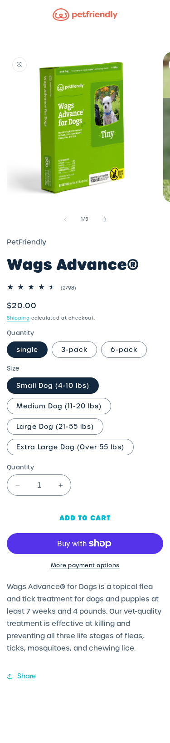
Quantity (20, 467)
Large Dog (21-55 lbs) (55, 426)
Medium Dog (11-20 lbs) (59, 406)
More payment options (85, 565)
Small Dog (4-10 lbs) (52, 386)
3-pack (74, 350)
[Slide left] (65, 219)
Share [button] (26, 676)
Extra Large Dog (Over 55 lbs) (70, 447)
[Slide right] (105, 219)
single (27, 350)
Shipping (18, 318)
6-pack (124, 350)
